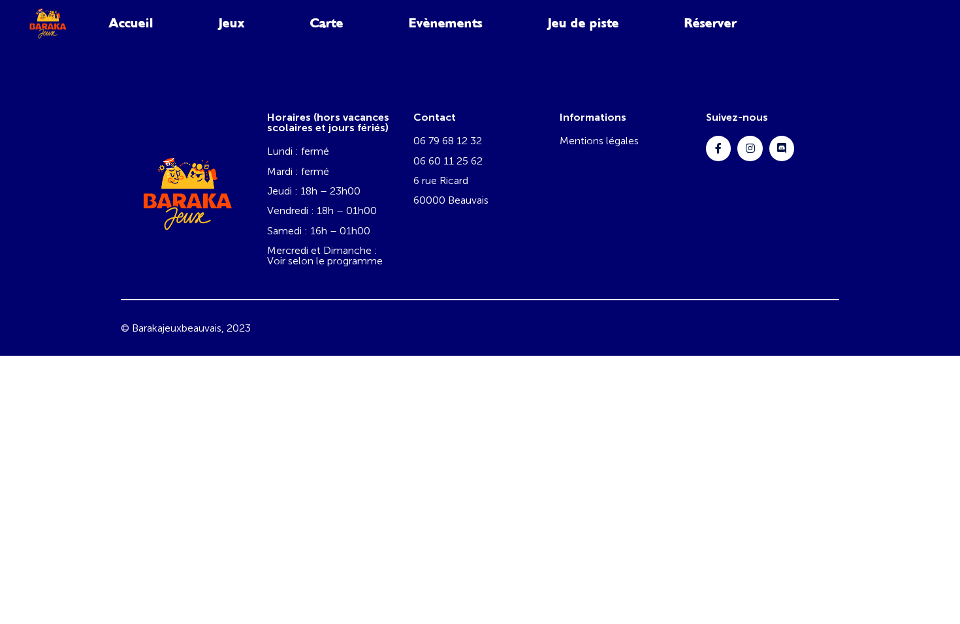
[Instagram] (749, 148)
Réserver (710, 23)
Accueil (131, 23)
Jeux (232, 23)
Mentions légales (599, 140)
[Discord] (781, 148)
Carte (327, 23)
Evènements (446, 23)
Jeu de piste (583, 23)
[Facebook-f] (718, 148)
